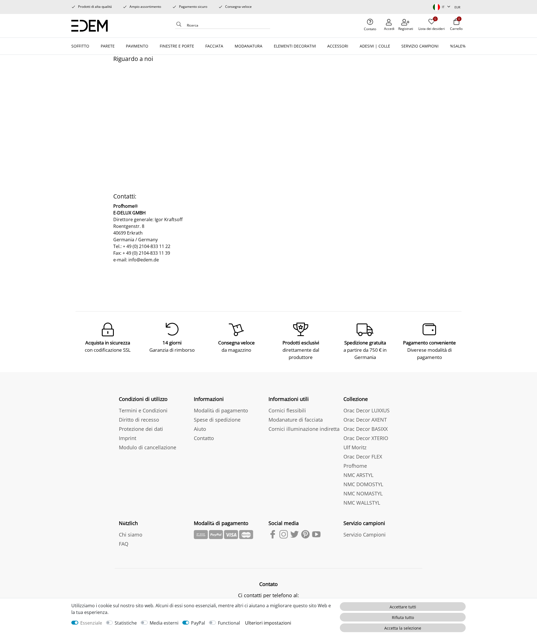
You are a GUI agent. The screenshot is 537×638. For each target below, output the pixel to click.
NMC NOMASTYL (363, 493)
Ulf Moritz (354, 447)
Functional (229, 623)
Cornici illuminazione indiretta (304, 429)
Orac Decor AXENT (365, 419)
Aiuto (200, 429)
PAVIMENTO (137, 46)
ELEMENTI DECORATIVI (295, 46)
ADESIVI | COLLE (375, 46)
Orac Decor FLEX (362, 456)
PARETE (108, 46)
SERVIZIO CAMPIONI (420, 46)
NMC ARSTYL (358, 475)
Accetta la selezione (402, 628)
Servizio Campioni (364, 534)
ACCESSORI (337, 46)
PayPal (198, 623)
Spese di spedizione (217, 419)
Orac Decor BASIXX (365, 429)
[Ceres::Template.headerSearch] (179, 26)
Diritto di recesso (139, 419)
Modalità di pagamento (221, 410)
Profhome (355, 465)
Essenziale (91, 623)
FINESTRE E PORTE (177, 46)
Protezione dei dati (141, 429)
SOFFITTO (80, 46)
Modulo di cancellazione (147, 447)
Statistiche (126, 623)
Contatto (204, 438)
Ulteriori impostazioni (268, 623)
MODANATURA (248, 46)
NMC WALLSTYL (361, 502)
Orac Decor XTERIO (365, 438)
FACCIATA (214, 46)
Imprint (127, 438)
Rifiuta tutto (403, 617)
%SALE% (458, 46)
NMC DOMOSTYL (363, 484)
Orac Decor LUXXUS (366, 410)
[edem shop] (91, 25)
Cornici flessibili (287, 410)
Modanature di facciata (295, 419)
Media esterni (164, 623)
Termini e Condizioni (143, 410)
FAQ (123, 543)
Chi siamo (130, 534)
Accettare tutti (403, 606)
